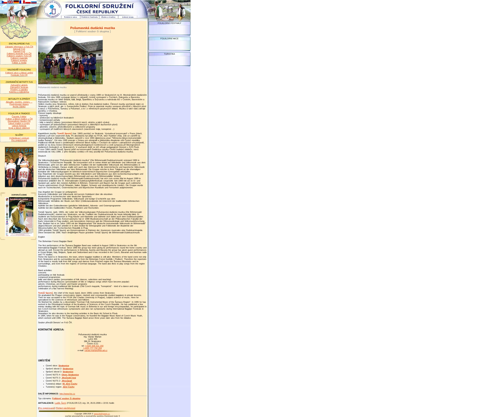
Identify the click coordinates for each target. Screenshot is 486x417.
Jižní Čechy (68, 387)
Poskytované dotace (19, 104)
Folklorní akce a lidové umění (19, 73)
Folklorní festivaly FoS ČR (19, 53)
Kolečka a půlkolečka (19, 92)
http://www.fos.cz (67, 394)
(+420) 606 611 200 (94, 346)
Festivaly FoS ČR (19, 75)
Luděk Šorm (60, 403)
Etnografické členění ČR (19, 121)
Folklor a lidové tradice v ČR (19, 119)
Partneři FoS (19, 51)
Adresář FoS (19, 49)
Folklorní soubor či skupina (66, 398)
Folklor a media (19, 62)
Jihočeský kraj (69, 378)
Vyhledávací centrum (19, 138)
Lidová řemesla (19, 126)
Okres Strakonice (70, 375)
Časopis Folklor (19, 116)
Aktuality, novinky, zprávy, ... (19, 102)
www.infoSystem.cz (102, 414)
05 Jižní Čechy (69, 384)
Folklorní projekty (19, 60)
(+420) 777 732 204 (92, 348)
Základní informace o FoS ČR (19, 47)
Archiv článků (19, 106)
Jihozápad (67, 381)
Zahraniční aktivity (19, 85)
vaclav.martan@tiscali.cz (95, 350)
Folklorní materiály (19, 58)
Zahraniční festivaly (19, 87)
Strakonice (63, 365)
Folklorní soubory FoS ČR (19, 56)
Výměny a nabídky (19, 89)
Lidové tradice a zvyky (19, 123)
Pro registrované (19, 140)
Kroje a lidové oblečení (19, 128)
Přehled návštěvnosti (65, 408)
